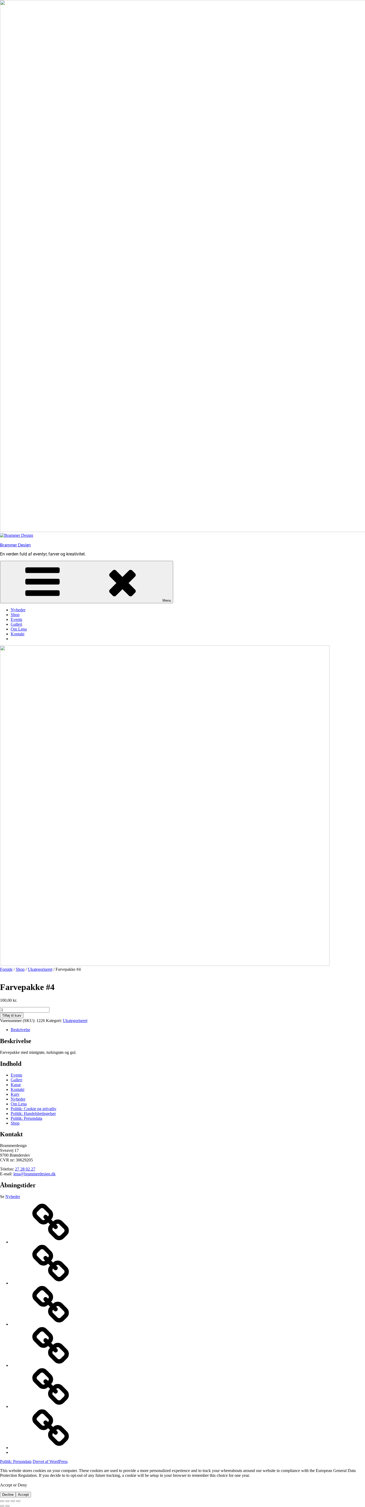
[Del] (13, 1501)
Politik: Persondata (26, 1118)
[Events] (51, 1324)
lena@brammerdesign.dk (34, 1174)
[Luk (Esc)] (18, 1501)
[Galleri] (51, 1365)
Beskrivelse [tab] (20, 1029)
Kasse (16, 1084)
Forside (6, 969)
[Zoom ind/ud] (2, 1501)
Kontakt (17, 634)
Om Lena (19, 629)
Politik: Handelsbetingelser (33, 1113)
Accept (23, 1495)
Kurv (15, 1094)
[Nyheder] (51, 1242)
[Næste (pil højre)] (7, 1506)
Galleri (16, 624)
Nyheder (18, 610)
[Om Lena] (51, 1406)
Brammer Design (15, 544)
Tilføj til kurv (11, 1015)
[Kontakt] (51, 1447)
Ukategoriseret (40, 969)
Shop (15, 614)
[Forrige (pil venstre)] (2, 1506)
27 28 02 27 (25, 1169)
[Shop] (51, 1283)
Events (16, 619)
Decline (8, 1495)
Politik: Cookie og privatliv (33, 1108)
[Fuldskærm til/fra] (7, 1501)
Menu (166, 600)
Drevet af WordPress (50, 1461)
